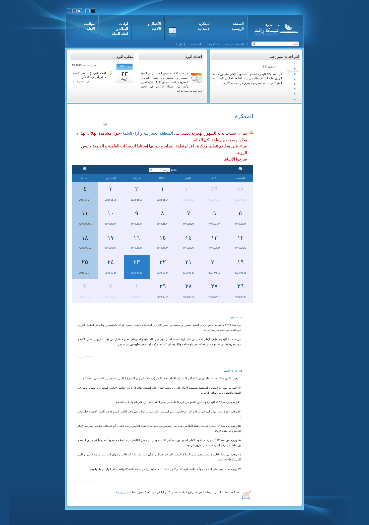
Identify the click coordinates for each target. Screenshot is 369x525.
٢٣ (136, 262)
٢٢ (162, 262)
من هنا (119, 492)
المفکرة (244, 116)
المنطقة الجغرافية (158, 133)
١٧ (110, 237)
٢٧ (214, 286)
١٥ (162, 237)
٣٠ (188, 189)
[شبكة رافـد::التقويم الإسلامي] (275, 29)
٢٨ (240, 189)
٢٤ (110, 262)
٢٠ (214, 262)
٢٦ (240, 286)
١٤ (188, 237)
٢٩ (214, 189)
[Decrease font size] (79, 11)
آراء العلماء (130, 133)
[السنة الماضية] (240, 169)
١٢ (240, 237)
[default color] (87, 11)
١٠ (110, 213)
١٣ (214, 237)
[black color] (92, 11)
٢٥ (85, 262)
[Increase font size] (69, 11)
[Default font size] (74, 11)
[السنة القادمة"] (85, 169)
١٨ (85, 237)
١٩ (240, 262)
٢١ (188, 262)
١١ (85, 213)
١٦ (136, 237)
